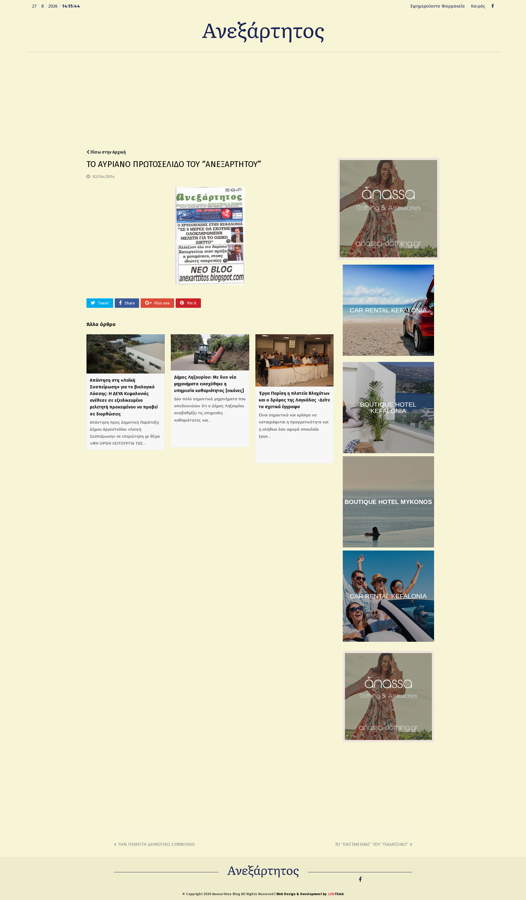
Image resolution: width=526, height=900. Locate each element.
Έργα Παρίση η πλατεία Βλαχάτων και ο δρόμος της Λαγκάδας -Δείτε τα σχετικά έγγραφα (294, 400)
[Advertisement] (263, 100)
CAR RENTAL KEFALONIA (388, 310)
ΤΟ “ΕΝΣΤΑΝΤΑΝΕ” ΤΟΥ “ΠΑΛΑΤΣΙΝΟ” (371, 844)
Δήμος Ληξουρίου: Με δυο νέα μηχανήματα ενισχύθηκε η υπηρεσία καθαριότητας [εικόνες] (209, 383)
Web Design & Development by (310, 894)
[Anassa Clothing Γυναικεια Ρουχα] (388, 258)
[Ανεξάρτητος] (263, 31)
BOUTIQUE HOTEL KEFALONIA (388, 407)
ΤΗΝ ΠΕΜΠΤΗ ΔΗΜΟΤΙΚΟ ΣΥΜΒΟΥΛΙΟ (156, 844)
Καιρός (478, 6)
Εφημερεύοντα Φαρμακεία (437, 6)
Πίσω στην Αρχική (107, 152)
